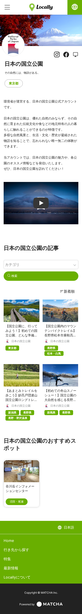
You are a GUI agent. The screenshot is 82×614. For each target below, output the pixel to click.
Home (9, 540)
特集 (7, 559)
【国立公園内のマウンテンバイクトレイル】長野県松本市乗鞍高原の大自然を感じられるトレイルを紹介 (60, 335)
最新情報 (11, 568)
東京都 (13, 83)
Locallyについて (17, 577)
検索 (13, 276)
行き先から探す (16, 549)
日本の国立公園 (21, 341)
